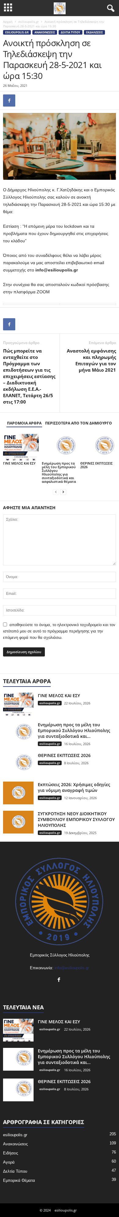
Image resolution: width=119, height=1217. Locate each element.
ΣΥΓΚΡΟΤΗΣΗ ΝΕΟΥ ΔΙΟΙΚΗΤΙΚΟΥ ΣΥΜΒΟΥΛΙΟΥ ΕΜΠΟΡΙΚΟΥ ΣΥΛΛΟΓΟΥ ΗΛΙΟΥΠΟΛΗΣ (76, 819)
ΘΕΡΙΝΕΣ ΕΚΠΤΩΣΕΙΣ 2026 (96, 465)
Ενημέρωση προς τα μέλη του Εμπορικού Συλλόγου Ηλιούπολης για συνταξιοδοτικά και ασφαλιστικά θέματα (59, 472)
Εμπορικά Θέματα (19, 1180)
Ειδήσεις (10, 1153)
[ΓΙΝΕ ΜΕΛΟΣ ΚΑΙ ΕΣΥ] (21, 447)
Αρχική (8, 21)
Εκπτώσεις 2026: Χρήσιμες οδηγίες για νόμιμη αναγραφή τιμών (74, 787)
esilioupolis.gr (28, 21)
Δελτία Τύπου (70, 32)
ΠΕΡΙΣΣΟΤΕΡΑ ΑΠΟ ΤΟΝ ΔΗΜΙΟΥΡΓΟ (78, 423)
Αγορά (9, 1162)
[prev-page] (56, 492)
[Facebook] (9, 100)
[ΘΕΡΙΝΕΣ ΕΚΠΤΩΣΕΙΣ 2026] (98, 447)
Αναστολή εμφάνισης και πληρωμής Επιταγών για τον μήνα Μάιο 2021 (91, 360)
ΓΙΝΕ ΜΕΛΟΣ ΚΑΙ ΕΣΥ (19, 463)
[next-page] (63, 492)
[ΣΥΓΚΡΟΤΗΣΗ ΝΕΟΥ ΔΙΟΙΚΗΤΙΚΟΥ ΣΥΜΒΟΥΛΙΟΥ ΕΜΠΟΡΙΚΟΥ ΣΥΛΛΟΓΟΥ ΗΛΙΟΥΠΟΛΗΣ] (18, 822)
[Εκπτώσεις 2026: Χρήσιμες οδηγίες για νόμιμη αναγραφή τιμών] (18, 793)
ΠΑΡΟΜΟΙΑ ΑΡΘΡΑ (24, 423)
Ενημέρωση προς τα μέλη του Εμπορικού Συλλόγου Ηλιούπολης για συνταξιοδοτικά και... (74, 730)
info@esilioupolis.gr (72, 968)
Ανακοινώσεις (44, 32)
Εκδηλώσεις (94, 32)
